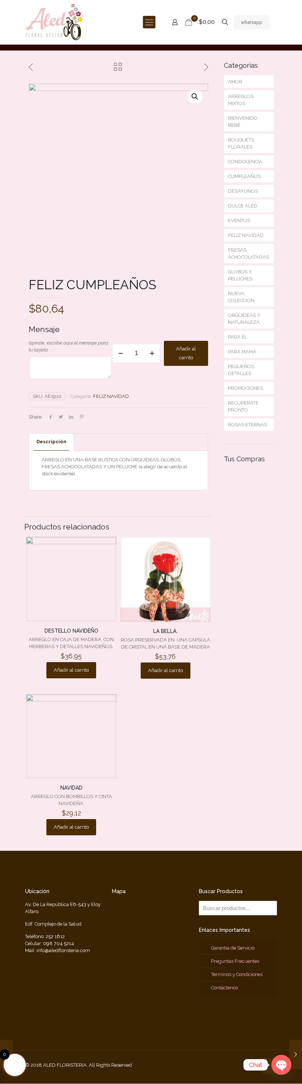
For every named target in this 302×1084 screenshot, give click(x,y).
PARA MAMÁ (242, 351)
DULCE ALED (242, 206)
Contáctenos (224, 987)
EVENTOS (239, 220)
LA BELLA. (165, 631)
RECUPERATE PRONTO (243, 406)
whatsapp (251, 22)
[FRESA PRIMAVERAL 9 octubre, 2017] (295, 1054)
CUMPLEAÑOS (244, 176)
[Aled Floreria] (55, 22)
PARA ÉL (237, 337)
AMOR (235, 81)
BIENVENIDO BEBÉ (242, 121)
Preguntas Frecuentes (235, 961)
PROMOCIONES (245, 388)
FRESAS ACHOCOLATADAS (248, 253)
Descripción (51, 441)
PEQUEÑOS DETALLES (241, 370)
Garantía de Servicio (232, 948)
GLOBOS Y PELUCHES (240, 275)
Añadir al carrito (186, 353)
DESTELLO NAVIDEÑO (71, 631)
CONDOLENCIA (245, 161)
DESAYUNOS (243, 191)
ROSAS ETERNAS (247, 424)
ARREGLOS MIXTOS (240, 100)
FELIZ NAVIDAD (111, 396)
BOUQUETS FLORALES (241, 143)
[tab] (51, 442)
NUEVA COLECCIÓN (241, 297)
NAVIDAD (71, 788)
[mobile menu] (149, 22)
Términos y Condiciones (237, 974)
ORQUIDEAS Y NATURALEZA (244, 318)
